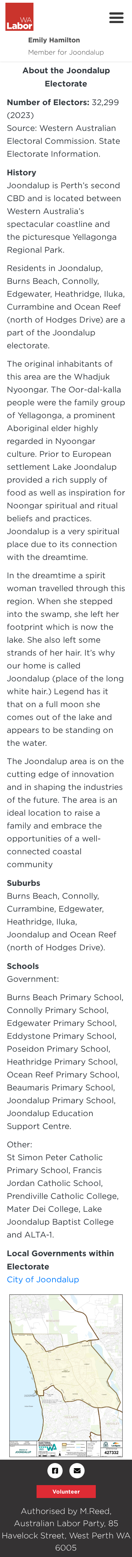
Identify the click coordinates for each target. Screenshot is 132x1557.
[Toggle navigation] (116, 18)
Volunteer (66, 1491)
